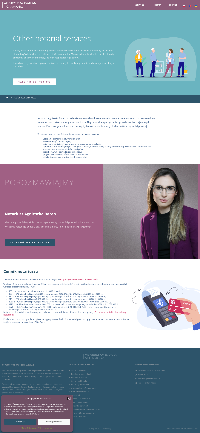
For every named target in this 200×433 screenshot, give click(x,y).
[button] (68, 398)
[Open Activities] (146, 5)
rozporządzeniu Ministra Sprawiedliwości (79, 279)
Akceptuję (20, 421)
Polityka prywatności (45, 428)
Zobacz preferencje (54, 421)
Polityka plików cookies (28, 428)
